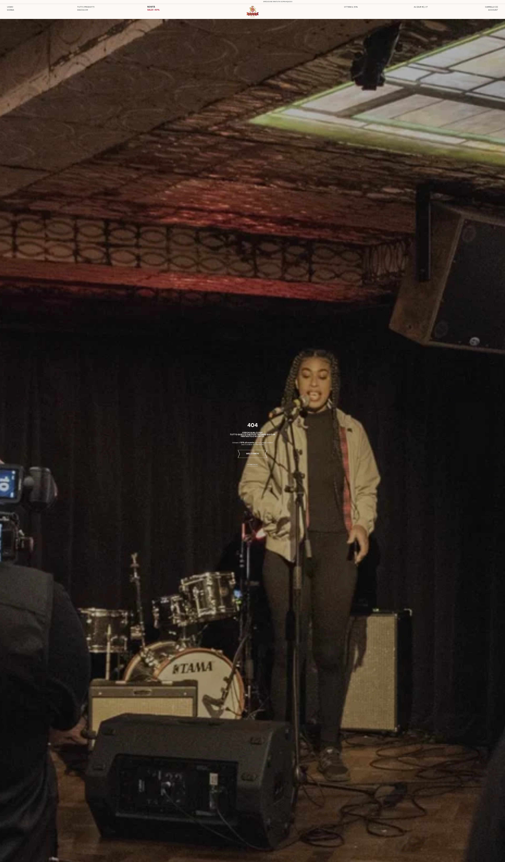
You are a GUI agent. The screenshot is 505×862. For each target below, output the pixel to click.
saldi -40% (153, 10)
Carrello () (491, 7)
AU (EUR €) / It (421, 7)
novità (151, 7)
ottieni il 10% (351, 7)
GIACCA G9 (82, 10)
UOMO (10, 7)
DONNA (10, 10)
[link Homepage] (252, 11)
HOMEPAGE (252, 465)
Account (493, 10)
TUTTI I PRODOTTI (85, 7)
